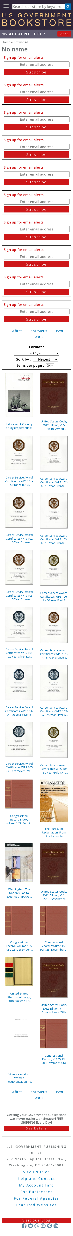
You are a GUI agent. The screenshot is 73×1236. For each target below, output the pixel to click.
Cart (64, 34)
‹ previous (39, 330)
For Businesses (36, 1191)
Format (36, 347)
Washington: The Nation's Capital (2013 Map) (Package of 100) (19, 892)
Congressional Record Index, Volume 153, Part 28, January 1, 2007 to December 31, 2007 (19, 819)
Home (6, 42)
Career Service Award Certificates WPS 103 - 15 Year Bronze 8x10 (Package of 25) (19, 595)
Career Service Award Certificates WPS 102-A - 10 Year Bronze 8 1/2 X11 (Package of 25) (54, 482)
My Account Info (36, 1185)
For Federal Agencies (36, 1198)
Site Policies (36, 1171)
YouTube (43, 1225)
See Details (36, 1128)
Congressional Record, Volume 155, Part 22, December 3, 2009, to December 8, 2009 (19, 945)
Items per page (29, 365)
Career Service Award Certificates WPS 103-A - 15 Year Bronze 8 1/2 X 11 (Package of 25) (54, 539)
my (16, 34)
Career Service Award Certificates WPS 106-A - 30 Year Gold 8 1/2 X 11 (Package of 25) (54, 596)
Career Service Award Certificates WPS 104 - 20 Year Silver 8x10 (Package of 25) (19, 652)
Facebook (24, 1225)
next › (60, 330)
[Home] (36, 24)
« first (17, 330)
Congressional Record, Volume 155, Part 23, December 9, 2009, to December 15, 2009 (54, 945)
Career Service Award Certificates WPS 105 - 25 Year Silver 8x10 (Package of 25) (19, 767)
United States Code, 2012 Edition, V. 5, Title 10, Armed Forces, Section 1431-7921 (54, 425)
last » (38, 337)
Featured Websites (36, 1205)
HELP (39, 34)
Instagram (36, 1225)
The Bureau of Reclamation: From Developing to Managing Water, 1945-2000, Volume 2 (53, 832)
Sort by (23, 359)
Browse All (20, 42)
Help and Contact (36, 1178)
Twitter (30, 1225)
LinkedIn (56, 1225)
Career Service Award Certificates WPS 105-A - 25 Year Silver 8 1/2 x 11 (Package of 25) (54, 711)
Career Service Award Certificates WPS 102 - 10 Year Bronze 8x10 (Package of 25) (19, 538)
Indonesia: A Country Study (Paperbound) (19, 426)
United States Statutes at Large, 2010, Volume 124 (19, 997)
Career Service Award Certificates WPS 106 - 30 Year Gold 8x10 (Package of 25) (53, 768)
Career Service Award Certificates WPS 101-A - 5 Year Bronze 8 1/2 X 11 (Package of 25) (54, 653)
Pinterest (49, 1225)
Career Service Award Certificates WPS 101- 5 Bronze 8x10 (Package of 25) (19, 481)
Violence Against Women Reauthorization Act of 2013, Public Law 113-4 (19, 1077)
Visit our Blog (36, 1220)
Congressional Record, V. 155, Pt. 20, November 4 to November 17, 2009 (54, 1059)
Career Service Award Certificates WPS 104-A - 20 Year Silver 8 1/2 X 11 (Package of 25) (19, 711)
